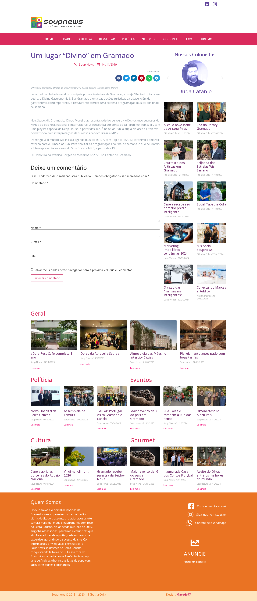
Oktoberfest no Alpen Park (208, 413)
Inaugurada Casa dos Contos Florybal (178, 473)
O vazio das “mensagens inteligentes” (173, 291)
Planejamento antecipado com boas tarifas (202, 355)
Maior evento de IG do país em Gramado (144, 415)
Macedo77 (184, 594)
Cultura (85, 39)
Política (128, 39)
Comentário (39, 183)
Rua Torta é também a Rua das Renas (177, 415)
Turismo (205, 39)
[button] (118, 78)
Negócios (149, 39)
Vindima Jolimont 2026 (76, 473)
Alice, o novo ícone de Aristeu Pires (177, 127)
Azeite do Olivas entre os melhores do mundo (210, 475)
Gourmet (170, 39)
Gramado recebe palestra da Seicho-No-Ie (111, 475)
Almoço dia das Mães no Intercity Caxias (148, 355)
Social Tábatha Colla (211, 204)
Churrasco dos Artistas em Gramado (174, 166)
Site (33, 256)
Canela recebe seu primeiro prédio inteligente (177, 208)
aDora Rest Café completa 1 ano (51, 355)
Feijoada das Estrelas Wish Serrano (206, 166)
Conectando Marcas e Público (211, 289)
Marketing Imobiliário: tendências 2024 (175, 249)
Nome (36, 227)
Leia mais (35, 368)
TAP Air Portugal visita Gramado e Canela (109, 415)
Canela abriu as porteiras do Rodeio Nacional (45, 475)
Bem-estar (107, 39)
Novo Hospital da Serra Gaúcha (43, 413)
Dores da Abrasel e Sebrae (99, 353)
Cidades (66, 39)
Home (49, 39)
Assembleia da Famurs (74, 413)
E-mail (36, 241)
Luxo (188, 39)
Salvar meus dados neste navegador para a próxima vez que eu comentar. (83, 270)
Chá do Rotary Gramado (207, 127)
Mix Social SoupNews (205, 248)
